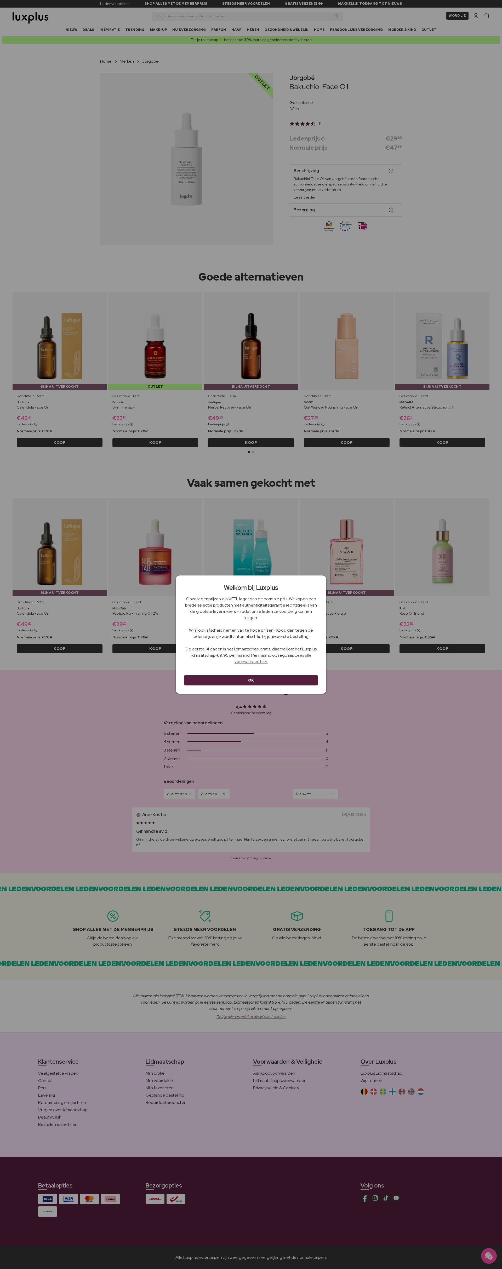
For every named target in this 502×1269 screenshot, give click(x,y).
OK (251, 680)
